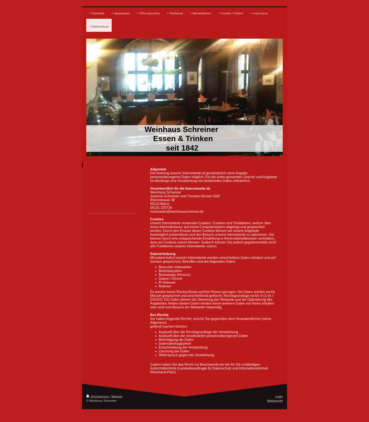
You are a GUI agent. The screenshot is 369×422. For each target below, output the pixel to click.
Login (279, 396)
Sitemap (116, 396)
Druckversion (100, 396)
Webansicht (275, 400)
